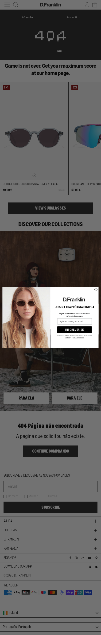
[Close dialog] (96, 289)
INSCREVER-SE (74, 330)
